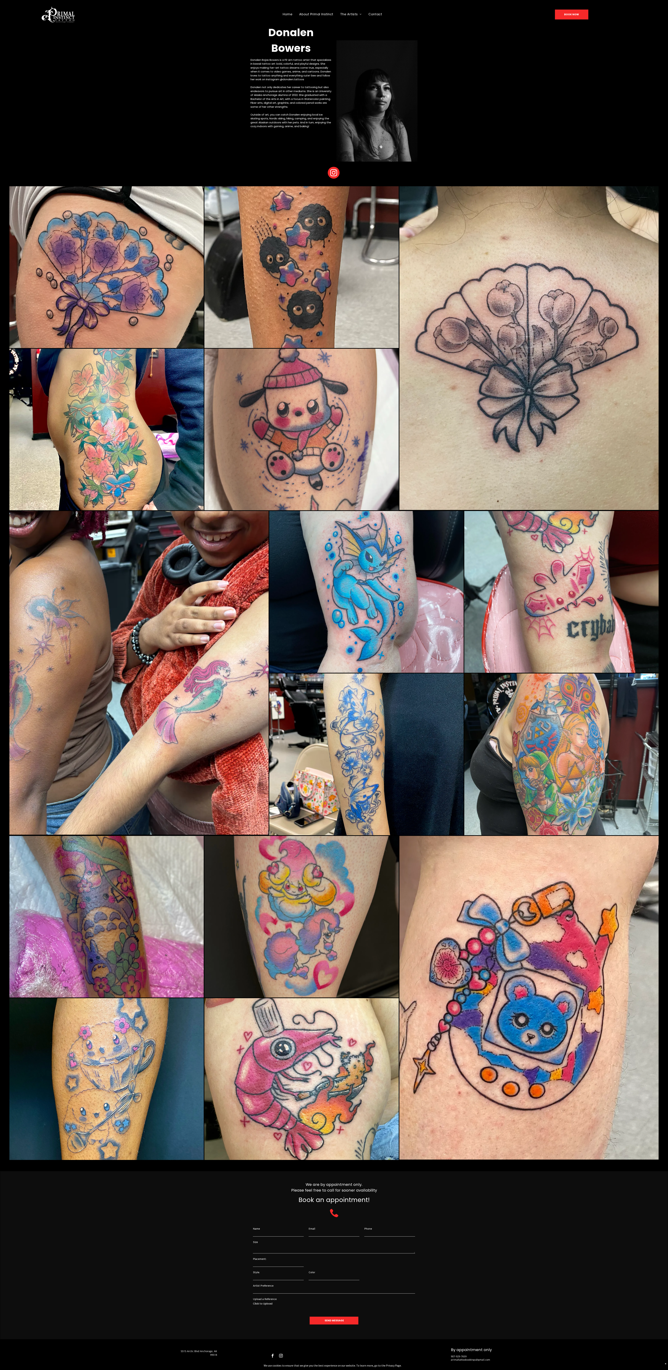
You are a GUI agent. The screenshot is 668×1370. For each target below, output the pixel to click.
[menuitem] (287, 14)
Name (256, 1229)
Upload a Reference (265, 1299)
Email (312, 1229)
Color (312, 1272)
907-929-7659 (459, 1356)
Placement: (259, 1259)
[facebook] (272, 1356)
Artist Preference (263, 1286)
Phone (368, 1229)
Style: (256, 1272)
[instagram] (334, 173)
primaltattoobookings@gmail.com (470, 1359)
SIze (255, 1242)
